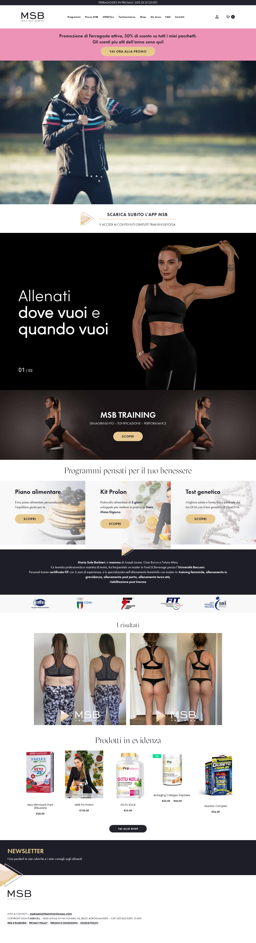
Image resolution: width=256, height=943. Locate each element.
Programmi (74, 17)
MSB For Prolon (84, 805)
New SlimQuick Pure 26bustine (40, 806)
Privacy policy (38, 922)
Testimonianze (127, 17)
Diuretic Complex (215, 806)
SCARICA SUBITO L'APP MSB (137, 214)
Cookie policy (89, 922)
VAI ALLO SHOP (128, 828)
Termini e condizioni (64, 922)
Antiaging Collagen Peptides (171, 795)
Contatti (179, 17)
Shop (143, 17)
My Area (155, 17)
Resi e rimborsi (16, 922)
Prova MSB (91, 17)
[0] (228, 16)
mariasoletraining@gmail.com (51, 914)
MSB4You (108, 17)
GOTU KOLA (128, 805)
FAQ (168, 17)
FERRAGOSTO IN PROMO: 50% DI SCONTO (128, 2)
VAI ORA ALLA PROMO (128, 51)
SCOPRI (128, 436)
